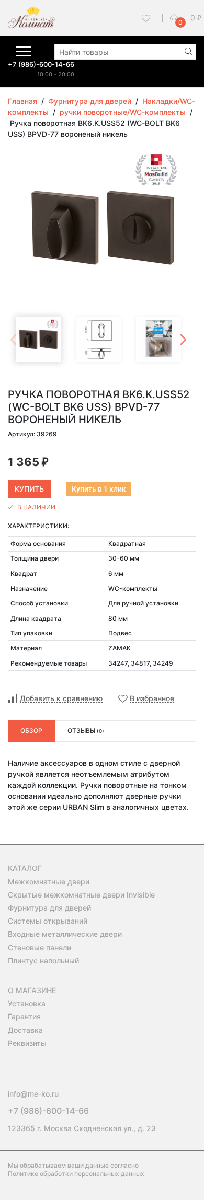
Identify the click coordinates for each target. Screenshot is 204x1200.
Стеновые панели (39, 947)
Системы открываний (47, 920)
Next (183, 339)
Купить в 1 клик (99, 489)
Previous (13, 339)
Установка (27, 1003)
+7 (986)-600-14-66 (41, 64)
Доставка (25, 1030)
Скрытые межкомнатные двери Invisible (81, 894)
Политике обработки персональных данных (76, 1174)
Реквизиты (27, 1043)
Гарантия (24, 1016)
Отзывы (85, 731)
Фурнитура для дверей (49, 907)
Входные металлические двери (65, 933)
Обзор (31, 731)
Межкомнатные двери (48, 881)
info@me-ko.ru (33, 1093)
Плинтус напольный (43, 960)
